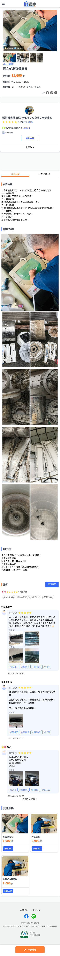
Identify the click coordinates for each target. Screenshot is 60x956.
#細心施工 (14, 667)
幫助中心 (24, 910)
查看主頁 (30, 138)
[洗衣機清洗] (15, 823)
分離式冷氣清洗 (10, 879)
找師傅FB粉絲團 (26, 916)
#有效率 (47, 667)
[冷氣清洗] (44, 823)
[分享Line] (51, 92)
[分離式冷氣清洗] (15, 866)
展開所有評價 (29, 799)
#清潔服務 (26, 128)
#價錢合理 (25, 667)
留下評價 (52, 584)
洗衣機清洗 (8, 837)
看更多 (29, 147)
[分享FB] (47, 92)
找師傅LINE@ (33, 916)
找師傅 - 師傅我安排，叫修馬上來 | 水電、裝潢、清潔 (30, 3)
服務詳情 (15, 174)
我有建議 (36, 910)
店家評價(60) (45, 174)
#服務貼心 (36, 667)
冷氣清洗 (36, 837)
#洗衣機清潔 (8, 64)
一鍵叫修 (32, 950)
